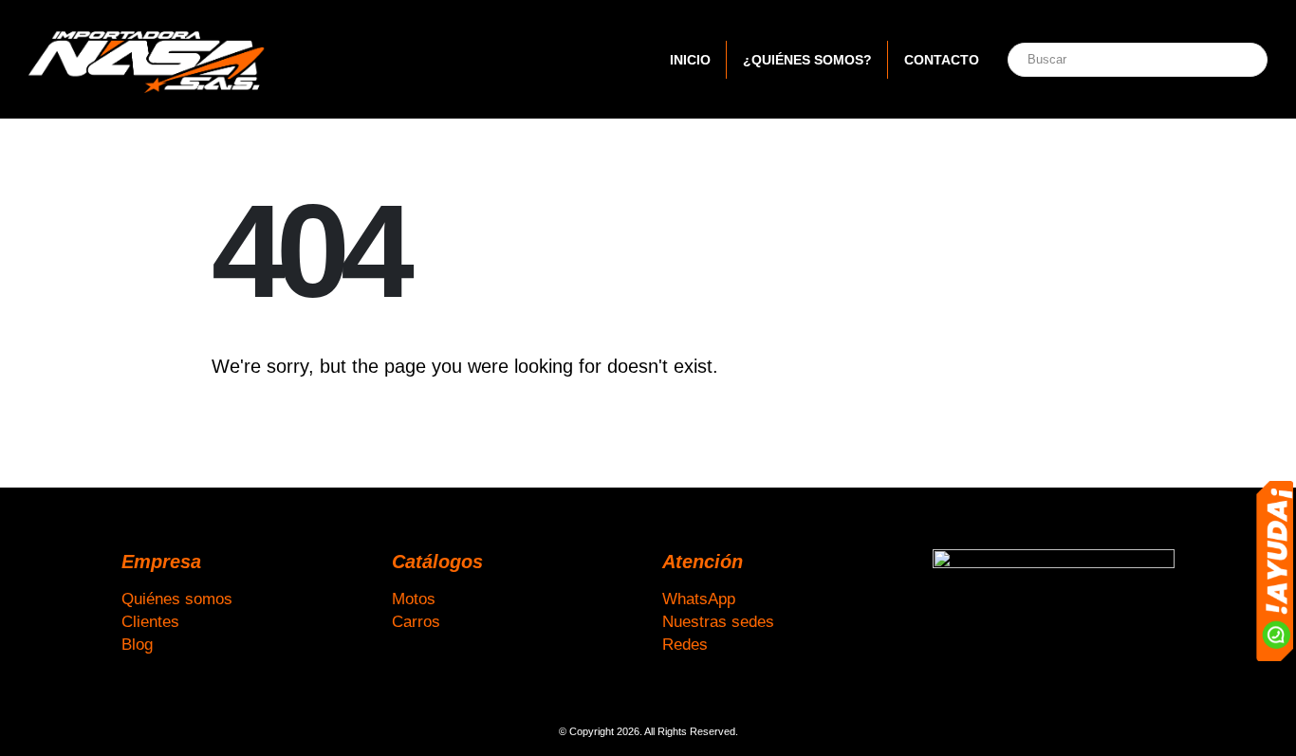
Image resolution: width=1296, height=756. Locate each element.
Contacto (941, 59)
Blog (137, 644)
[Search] (1232, 60)
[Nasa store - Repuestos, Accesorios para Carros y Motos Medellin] (147, 59)
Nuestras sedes (718, 621)
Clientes (150, 621)
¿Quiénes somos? (807, 59)
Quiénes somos (176, 598)
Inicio (690, 59)
